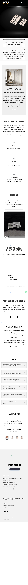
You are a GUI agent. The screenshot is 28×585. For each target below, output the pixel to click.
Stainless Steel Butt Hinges (8, 491)
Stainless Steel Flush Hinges (9, 482)
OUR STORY (14, 109)
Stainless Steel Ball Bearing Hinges (10, 484)
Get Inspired (5, 514)
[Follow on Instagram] (15, 465)
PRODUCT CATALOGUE (14, 469)
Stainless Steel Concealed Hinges (10, 486)
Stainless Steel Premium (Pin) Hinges (10, 489)
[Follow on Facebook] (17, 465)
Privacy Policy (6, 519)
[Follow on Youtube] (20, 465)
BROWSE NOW (14, 316)
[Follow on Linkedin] (9, 465)
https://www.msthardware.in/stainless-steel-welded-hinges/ (12, 479)
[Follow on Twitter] (12, 465)
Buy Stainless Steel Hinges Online (10, 517)
